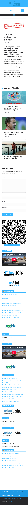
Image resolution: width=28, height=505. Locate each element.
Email (3, 201)
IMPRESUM (5, 491)
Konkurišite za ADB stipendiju (9, 305)
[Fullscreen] (24, 264)
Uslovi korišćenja (16, 491)
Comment (5, 177)
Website (4, 207)
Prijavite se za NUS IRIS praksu (9, 315)
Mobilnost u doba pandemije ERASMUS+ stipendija (13, 157)
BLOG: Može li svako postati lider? (10, 317)
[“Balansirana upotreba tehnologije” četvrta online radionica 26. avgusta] (14, 97)
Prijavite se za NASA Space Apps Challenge (12, 312)
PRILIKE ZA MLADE (8, 291)
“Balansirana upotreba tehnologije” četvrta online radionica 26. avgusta (12, 108)
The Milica (9, 501)
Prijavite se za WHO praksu (9, 308)
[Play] (4, 264)
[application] (14, 259)
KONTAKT (19, 495)
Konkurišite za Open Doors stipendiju (11, 303)
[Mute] (22, 264)
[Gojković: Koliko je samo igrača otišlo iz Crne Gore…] (14, 123)
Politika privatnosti (7, 495)
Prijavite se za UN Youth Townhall (10, 301)
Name (3, 195)
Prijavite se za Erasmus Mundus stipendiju (12, 310)
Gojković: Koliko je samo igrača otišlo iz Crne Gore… (14, 133)
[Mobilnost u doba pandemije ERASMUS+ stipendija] (14, 148)
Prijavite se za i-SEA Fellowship (9, 294)
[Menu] (14, 15)
